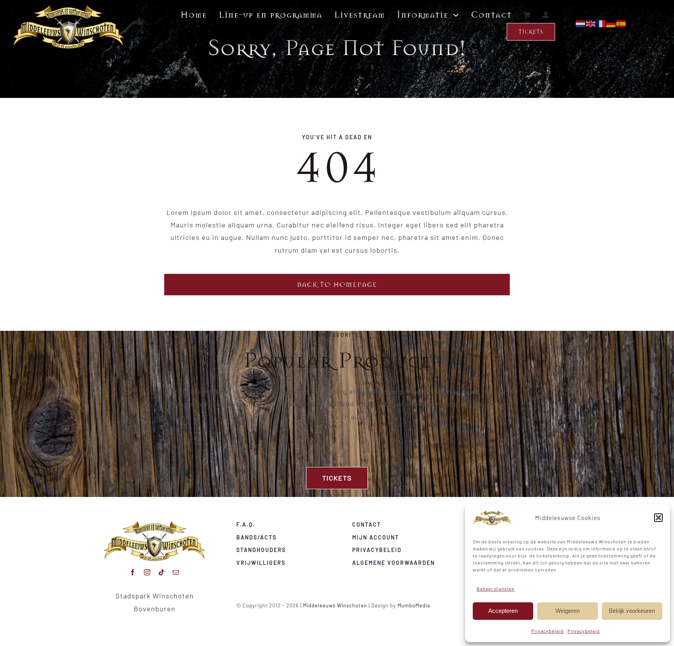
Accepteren (503, 610)
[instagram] (147, 572)
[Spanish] (621, 23)
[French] (601, 23)
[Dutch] (581, 23)
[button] (658, 518)
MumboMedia (413, 605)
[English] (591, 23)
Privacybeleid (547, 631)
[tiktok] (161, 572)
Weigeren (567, 610)
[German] (611, 23)
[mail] (176, 572)
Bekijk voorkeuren (632, 610)
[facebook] (132, 572)
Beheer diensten (495, 588)
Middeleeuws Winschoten (335, 605)
